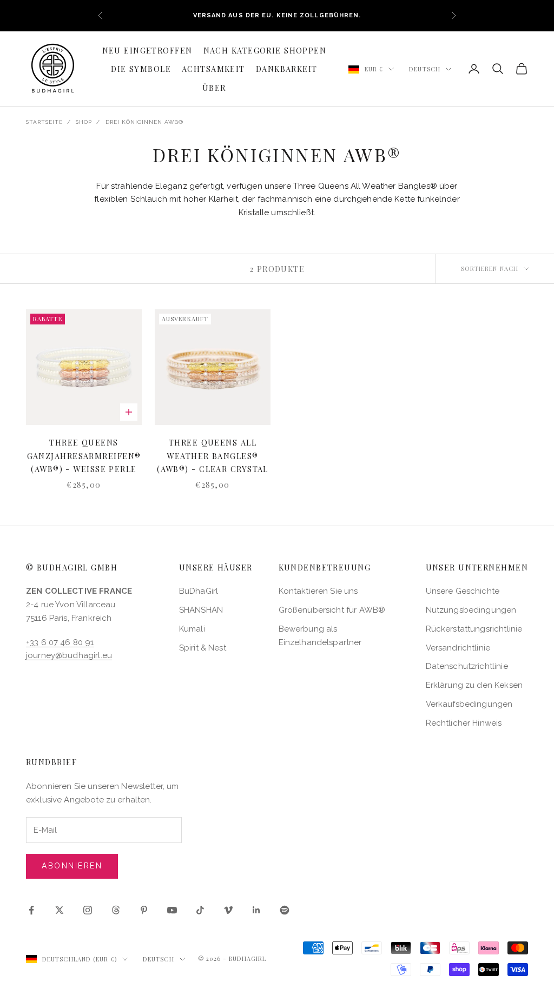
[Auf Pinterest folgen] (143, 910)
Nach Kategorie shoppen (265, 50)
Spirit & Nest (202, 648)
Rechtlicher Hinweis (464, 723)
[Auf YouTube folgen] (172, 910)
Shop (84, 122)
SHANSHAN (201, 610)
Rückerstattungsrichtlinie (474, 629)
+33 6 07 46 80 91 (60, 642)
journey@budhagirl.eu (69, 655)
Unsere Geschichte (463, 591)
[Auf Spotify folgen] (284, 910)
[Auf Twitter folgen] (59, 910)
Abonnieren (72, 865)
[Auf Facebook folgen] (31, 910)
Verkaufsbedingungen (469, 704)
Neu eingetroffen (147, 50)
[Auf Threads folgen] (115, 910)
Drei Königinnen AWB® (144, 122)
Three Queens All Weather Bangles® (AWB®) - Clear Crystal (212, 455)
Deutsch (424, 69)
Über (214, 87)
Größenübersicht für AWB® (332, 610)
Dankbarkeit (287, 68)
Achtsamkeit (213, 68)
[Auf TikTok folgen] (200, 910)
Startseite (44, 122)
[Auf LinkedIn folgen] (256, 910)
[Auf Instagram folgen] (87, 910)
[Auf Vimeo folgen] (228, 910)
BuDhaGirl (198, 591)
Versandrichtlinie (458, 648)
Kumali (192, 629)
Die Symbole (141, 68)
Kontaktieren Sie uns (318, 591)
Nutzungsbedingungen (471, 610)
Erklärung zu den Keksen (474, 685)
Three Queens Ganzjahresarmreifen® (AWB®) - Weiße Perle (84, 455)
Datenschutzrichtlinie (467, 666)
